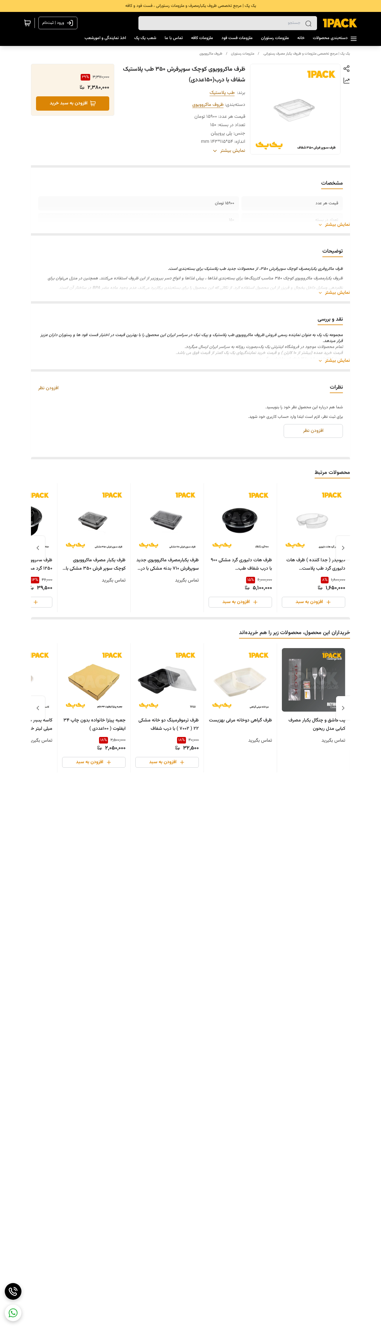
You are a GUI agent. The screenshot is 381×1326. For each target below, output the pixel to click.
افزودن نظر (48, 388)
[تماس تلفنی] (13, 1291)
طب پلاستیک (222, 93)
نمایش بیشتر (337, 224)
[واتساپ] (13, 1313)
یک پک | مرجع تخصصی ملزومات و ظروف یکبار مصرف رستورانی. (306, 53)
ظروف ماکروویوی (210, 53)
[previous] (343, 548)
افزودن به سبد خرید (69, 103)
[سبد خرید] (27, 23)
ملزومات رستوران (242, 53)
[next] (38, 548)
